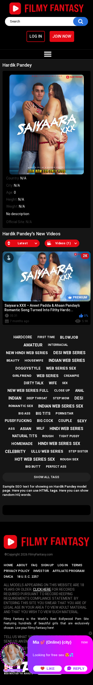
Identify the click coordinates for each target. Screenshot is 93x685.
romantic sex (20, 406)
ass (11, 428)
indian (14, 398)
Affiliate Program (68, 571)
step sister (78, 451)
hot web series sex (35, 459)
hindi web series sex (59, 443)
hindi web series (66, 428)
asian (25, 428)
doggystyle (28, 368)
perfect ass (56, 466)
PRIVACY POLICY (17, 571)
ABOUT (22, 565)
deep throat (37, 398)
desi (78, 398)
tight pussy (69, 436)
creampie (71, 376)
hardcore (22, 337)
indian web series (67, 360)
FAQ (34, 565)
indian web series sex (60, 406)
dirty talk (33, 383)
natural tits (24, 436)
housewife (34, 360)
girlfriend (21, 376)
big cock (45, 421)
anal (79, 391)
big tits (43, 413)
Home (8, 565)
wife (53, 383)
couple (65, 421)
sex (65, 383)
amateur (33, 345)
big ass (24, 413)
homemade (22, 443)
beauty (12, 360)
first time (46, 337)
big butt (33, 466)
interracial (58, 345)
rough (48, 436)
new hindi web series (27, 353)
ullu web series (47, 451)
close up (62, 390)
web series (48, 376)
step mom (61, 398)
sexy (82, 421)
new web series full (28, 390)
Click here (42, 589)
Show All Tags (46, 477)
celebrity (15, 451)
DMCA (8, 576)
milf (40, 428)
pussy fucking (18, 421)
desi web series (69, 352)
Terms (76, 565)
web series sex (61, 368)
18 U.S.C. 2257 (27, 576)
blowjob (69, 337)
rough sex (69, 459)
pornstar (64, 413)
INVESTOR (41, 571)
